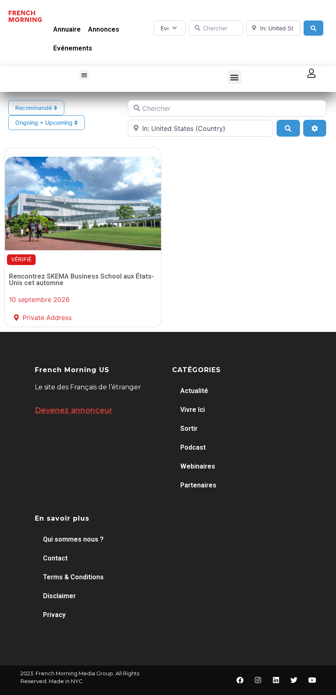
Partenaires (198, 485)
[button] (84, 75)
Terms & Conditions (73, 577)
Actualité (194, 391)
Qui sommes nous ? (73, 539)
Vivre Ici (192, 410)
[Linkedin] (276, 680)
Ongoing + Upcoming (44, 122)
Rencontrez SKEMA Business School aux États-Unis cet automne (81, 279)
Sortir (189, 428)
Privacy (54, 615)
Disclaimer (59, 596)
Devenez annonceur (73, 410)
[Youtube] (312, 680)
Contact (55, 558)
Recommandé (34, 107)
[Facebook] (240, 680)
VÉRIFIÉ (21, 259)
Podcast (193, 447)
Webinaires (197, 466)
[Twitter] (294, 680)
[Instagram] (258, 680)
